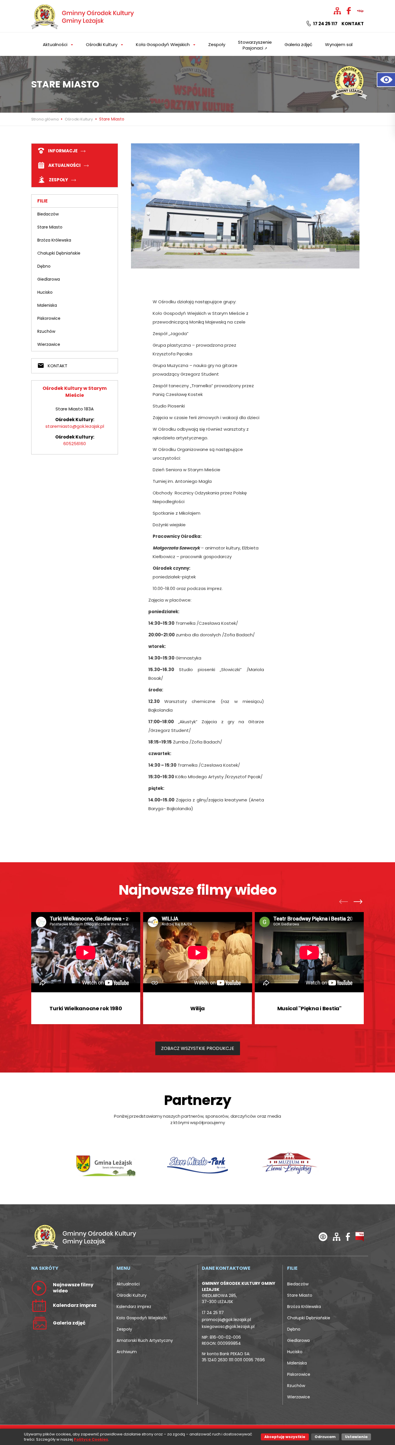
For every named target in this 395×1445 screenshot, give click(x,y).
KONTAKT (57, 366)
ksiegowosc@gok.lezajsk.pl (228, 1326)
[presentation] (345, 902)
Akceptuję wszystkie (284, 1436)
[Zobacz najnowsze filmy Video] (39, 1288)
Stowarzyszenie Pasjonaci (255, 45)
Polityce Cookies (91, 1439)
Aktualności (128, 1284)
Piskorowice (48, 318)
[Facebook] (348, 1236)
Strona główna (45, 119)
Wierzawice (48, 344)
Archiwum (127, 1352)
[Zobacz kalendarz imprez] (39, 1305)
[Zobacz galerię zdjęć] (39, 1323)
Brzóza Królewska (54, 240)
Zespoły (216, 44)
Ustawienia (356, 1436)
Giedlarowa (48, 279)
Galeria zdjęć (298, 44)
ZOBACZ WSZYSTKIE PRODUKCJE (197, 1048)
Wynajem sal (338, 44)
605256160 (74, 444)
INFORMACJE (62, 151)
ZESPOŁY (58, 180)
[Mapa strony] (336, 1236)
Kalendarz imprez (134, 1306)
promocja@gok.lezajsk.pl (226, 1319)
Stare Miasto (49, 227)
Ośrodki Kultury (79, 119)
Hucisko (45, 292)
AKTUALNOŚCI (64, 165)
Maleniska (47, 305)
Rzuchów (46, 331)
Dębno (44, 266)
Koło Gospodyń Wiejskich (142, 1318)
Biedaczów (48, 214)
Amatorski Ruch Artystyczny (145, 1340)
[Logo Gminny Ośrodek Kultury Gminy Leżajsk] (83, 15)
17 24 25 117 (324, 24)
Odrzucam (325, 1436)
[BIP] (359, 1236)
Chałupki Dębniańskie (58, 253)
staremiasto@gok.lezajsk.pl (74, 426)
